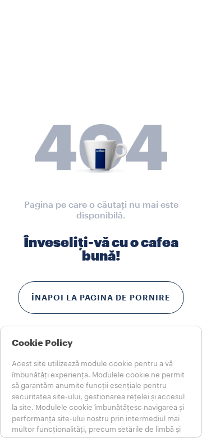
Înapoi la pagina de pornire (101, 298)
